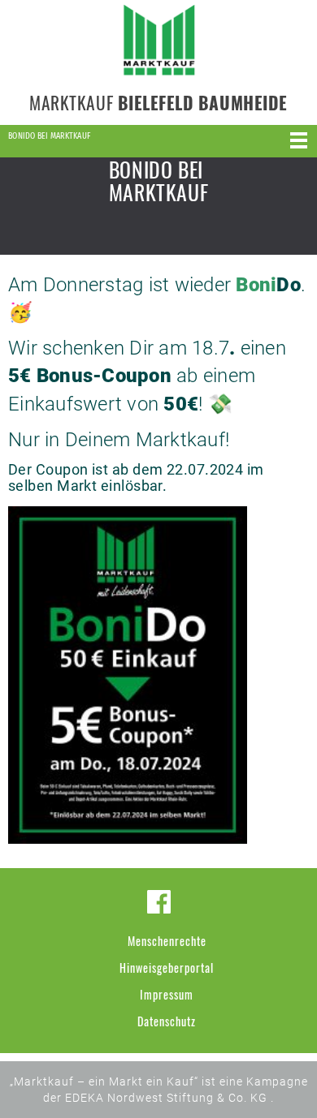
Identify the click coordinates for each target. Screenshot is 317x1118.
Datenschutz (166, 1021)
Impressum (166, 994)
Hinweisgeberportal (166, 967)
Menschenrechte (167, 940)
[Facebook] (158, 901)
